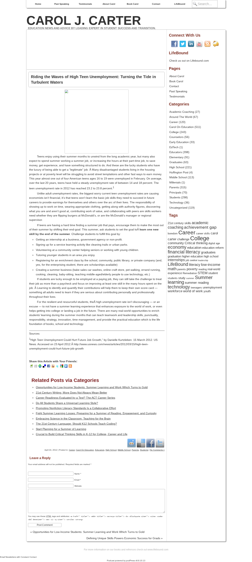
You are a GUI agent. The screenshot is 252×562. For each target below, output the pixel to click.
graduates (208, 252)
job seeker (191, 260)
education (194, 247)
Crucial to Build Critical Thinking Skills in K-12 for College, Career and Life (81, 434)
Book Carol (132, 4)
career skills (203, 233)
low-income (210, 265)
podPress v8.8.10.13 (135, 560)
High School (111, 450)
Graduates (176, 162)
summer (190, 278)
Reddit (131, 443)
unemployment (212, 287)
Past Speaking (61, 4)
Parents (135, 450)
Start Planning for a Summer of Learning (61, 429)
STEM (203, 273)
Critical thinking (196, 243)
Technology (176, 202)
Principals (175, 192)
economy (177, 247)
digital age (214, 243)
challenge (183, 239)
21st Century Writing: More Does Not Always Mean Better (71, 392)
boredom (173, 233)
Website (78, 486)
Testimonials (85, 4)
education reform (213, 247)
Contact (156, 4)
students (173, 278)
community (176, 243)
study (181, 278)
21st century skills (179, 223)
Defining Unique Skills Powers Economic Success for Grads (124, 538)
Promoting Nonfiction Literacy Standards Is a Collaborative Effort (76, 408)
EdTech (174, 147)
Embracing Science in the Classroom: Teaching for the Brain (73, 418)
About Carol (109, 4)
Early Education (179, 142)
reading (202, 269)
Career (72, 450)
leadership (203, 260)
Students (144, 450)
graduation (174, 256)
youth (207, 291)
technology (179, 287)
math (172, 269)
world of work (193, 291)
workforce (175, 291)
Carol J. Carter (83, 20)
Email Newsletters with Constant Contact (18, 557)
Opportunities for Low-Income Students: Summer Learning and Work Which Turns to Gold (92, 387)
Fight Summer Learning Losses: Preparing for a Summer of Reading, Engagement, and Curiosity (96, 413)
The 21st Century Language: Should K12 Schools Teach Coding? (76, 423)
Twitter (160, 443)
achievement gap (200, 227)
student (213, 273)
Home (38, 4)
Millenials (175, 182)
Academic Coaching (181, 111)
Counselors (176, 137)
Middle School (124, 450)
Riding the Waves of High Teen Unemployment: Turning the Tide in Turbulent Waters (93, 79)
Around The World (180, 116)
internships (176, 260)
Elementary (176, 157)
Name (77, 474)
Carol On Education (85, 450)
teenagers (196, 287)
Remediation (190, 273)
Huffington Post (178, 172)
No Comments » (157, 450)
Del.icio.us (141, 443)
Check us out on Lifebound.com (189, 60)
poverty (192, 269)
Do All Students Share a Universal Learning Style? (67, 403)
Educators (99, 450)
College (174, 132)
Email (77, 480)
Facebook (150, 443)
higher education (192, 256)
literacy (194, 265)
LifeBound (179, 4)
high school (211, 256)
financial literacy (184, 252)
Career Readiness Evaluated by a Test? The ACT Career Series (75, 397)
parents (181, 269)
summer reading (197, 282)
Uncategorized (178, 207)
